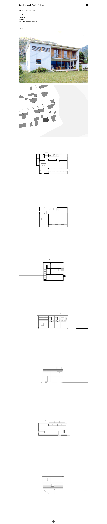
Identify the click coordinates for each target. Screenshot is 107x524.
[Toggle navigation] (87, 5)
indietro (21, 28)
